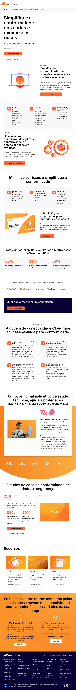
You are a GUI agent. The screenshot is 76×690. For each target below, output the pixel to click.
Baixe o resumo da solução (14, 163)
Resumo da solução (12, 59)
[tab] (7, 497)
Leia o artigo (51, 94)
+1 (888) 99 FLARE (66, 655)
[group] (38, 422)
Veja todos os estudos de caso (15, 533)
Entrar (69, 4)
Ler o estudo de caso (16, 528)
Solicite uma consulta (13, 53)
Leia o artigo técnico (13, 584)
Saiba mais (20, 644)
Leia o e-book (47, 236)
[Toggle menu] (74, 3)
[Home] (10, 4)
